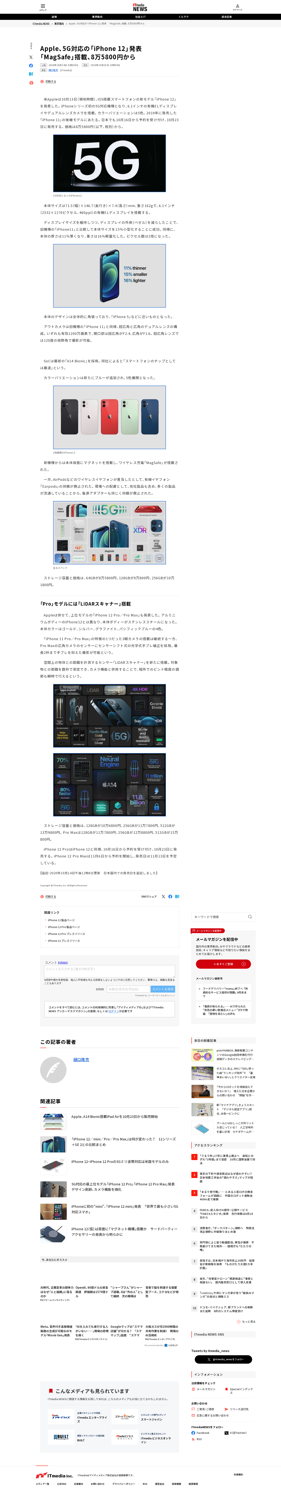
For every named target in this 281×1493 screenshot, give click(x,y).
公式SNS (61, 1483)
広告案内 (78, 1483)
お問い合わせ (98, 1483)
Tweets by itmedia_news (210, 1350)
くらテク (184, 17)
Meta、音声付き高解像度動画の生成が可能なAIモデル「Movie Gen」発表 (56, 1331)
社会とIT (140, 17)
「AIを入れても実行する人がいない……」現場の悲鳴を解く (92, 1331)
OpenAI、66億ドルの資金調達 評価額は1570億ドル (92, 1291)
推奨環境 (193, 1483)
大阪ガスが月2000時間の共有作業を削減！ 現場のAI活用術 (162, 1331)
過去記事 (227, 17)
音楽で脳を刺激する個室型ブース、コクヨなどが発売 (162, 1291)
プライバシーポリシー (123, 1483)
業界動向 (97, 17)
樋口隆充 (81, 1059)
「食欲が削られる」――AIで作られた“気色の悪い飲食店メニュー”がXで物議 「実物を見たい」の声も (225, 1010)
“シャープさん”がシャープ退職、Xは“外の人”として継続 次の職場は (126, 1291)
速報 (54, 17)
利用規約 (238, 1474)
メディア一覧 (42, 1483)
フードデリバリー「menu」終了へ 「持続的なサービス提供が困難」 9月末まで (225, 992)
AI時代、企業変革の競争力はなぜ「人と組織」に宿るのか (57, 1291)
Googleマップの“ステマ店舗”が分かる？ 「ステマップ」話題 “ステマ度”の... (126, 1331)
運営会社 (159, 1483)
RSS (145, 1483)
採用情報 (176, 1483)
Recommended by (154, 1345)
